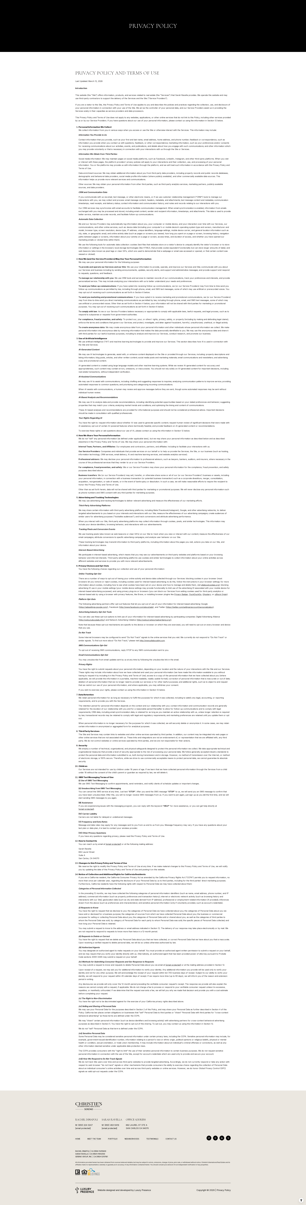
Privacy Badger (181, 594)
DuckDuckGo (195, 594)
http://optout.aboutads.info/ (91, 620)
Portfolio (112, 1139)
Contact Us (171, 1139)
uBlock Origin (221, 594)
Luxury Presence (142, 1190)
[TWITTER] (228, 1138)
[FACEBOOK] (209, 1138)
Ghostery (207, 594)
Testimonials (152, 1139)
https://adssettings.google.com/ (93, 607)
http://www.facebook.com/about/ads (136, 607)
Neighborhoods (132, 1139)
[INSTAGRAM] (215, 1138)
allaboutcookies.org (210, 585)
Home (77, 1139)
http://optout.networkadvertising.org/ (154, 620)
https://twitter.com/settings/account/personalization (189, 607)
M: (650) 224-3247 (84, 1125)
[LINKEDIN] (221, 1138)
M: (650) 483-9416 (110, 1125)
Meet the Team (94, 1139)
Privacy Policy (224, 1190)
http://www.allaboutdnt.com (152, 640)
